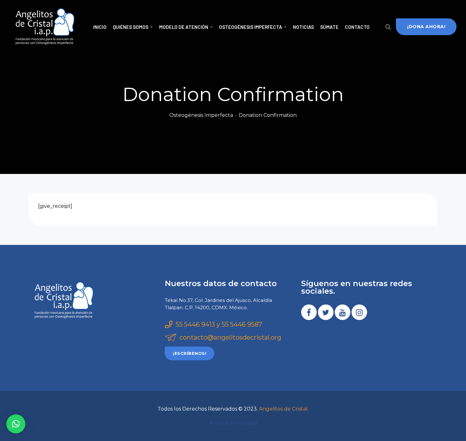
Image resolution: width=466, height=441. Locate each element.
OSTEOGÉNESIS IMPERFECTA (250, 27)
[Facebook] (309, 312)
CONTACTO (357, 27)
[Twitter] (325, 312)
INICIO (100, 27)
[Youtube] (342, 312)
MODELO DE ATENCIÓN (183, 27)
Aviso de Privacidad (233, 423)
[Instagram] (359, 312)
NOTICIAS (303, 27)
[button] (426, 26)
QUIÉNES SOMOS (130, 27)
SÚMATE (329, 27)
